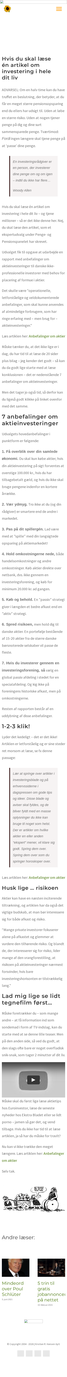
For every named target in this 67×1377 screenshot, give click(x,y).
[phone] (46, 1353)
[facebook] (20, 1353)
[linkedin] (29, 1353)
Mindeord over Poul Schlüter (13, 1289)
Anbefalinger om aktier (47, 336)
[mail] (37, 1353)
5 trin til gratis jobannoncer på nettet (52, 1292)
